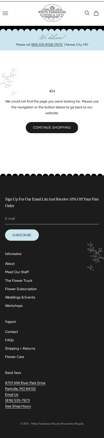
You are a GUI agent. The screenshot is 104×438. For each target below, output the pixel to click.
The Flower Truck (18, 280)
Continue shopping (52, 127)
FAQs (9, 340)
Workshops (14, 306)
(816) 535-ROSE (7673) (47, 44)
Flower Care (14, 357)
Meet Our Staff (17, 272)
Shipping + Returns (20, 348)
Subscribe (22, 235)
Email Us (11, 394)
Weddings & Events (20, 297)
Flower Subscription (21, 289)
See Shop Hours (18, 406)
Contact (11, 332)
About (10, 264)
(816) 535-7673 (17, 400)
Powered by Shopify (72, 423)
